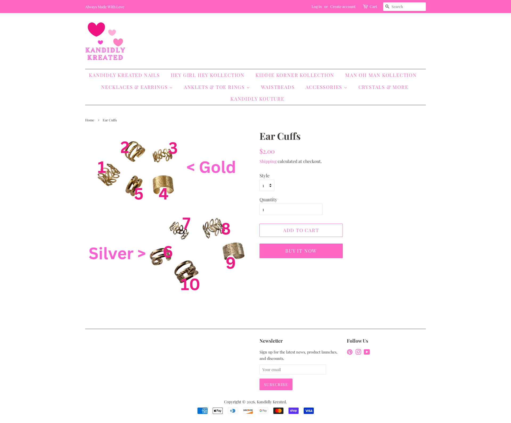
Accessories (325, 87)
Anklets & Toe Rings (215, 87)
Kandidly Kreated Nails (124, 75)
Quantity (268, 199)
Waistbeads (278, 87)
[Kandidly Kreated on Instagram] (358, 352)
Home (89, 120)
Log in (317, 6)
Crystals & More (383, 87)
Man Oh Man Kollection (381, 75)
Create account (343, 6)
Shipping (268, 161)
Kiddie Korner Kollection (295, 75)
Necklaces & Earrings (135, 87)
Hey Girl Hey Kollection (208, 75)
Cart (373, 6)
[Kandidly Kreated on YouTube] (367, 352)
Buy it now (301, 251)
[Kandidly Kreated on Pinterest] (350, 352)
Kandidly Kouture (257, 99)
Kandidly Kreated (271, 401)
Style (264, 175)
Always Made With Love (104, 6)
